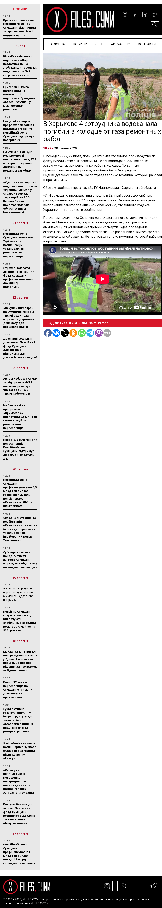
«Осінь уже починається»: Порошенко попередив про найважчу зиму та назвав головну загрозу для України (18, 781)
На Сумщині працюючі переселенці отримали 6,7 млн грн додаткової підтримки (18, 594)
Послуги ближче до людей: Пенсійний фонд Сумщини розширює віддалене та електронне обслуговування (19, 813)
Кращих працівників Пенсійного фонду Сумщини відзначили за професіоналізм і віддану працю (19, 27)
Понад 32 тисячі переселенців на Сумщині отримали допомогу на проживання (17, 689)
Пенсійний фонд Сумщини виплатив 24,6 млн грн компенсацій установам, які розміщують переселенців (18, 245)
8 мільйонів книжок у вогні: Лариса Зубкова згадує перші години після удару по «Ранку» (19, 750)
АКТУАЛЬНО (120, 44)
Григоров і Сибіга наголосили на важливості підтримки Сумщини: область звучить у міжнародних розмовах (19, 98)
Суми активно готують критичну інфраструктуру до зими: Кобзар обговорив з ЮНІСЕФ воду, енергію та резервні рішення (18, 720)
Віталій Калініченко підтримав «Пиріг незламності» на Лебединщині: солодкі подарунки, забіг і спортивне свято (20, 65)
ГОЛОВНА (57, 44)
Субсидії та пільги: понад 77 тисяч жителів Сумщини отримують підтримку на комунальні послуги (20, 559)
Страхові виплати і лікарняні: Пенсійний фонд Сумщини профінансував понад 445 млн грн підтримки (19, 277)
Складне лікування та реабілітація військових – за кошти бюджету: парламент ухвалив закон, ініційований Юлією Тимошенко (20, 529)
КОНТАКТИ (147, 44)
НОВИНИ (80, 44)
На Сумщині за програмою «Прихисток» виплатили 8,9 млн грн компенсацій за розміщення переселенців (20, 417)
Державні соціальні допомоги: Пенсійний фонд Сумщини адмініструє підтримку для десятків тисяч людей (20, 348)
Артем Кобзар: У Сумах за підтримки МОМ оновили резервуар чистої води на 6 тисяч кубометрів (20, 386)
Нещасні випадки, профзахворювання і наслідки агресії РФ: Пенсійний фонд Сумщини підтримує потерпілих (18, 130)
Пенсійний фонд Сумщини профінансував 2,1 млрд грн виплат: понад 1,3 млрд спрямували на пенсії (19, 854)
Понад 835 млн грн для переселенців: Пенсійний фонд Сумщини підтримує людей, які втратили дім (20, 449)
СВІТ (99, 44)
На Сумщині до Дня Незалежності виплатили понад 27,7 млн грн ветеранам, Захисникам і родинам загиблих (19, 161)
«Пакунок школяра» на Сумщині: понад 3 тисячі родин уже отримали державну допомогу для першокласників (18, 317)
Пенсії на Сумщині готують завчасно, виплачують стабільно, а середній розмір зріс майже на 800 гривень (19, 621)
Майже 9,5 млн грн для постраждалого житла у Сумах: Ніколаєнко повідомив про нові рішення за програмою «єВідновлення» (20, 661)
